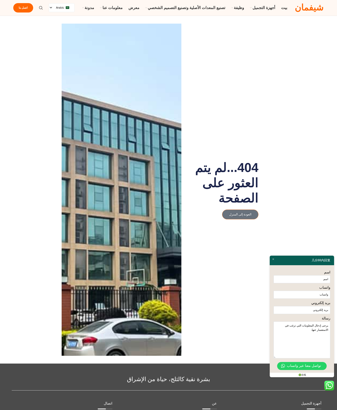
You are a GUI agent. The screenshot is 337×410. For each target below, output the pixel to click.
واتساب (324, 287)
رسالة (326, 318)
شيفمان (309, 7)
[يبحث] (41, 8)
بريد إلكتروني (320, 303)
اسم (327, 272)
